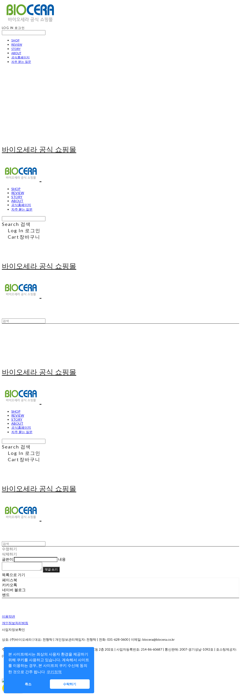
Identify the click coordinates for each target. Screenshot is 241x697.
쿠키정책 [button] (54, 672)
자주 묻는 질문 (21, 62)
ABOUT (16, 53)
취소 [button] (28, 684)
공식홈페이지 (20, 57)
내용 (62, 559)
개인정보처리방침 (15, 623)
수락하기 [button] (69, 684)
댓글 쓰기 (51, 569)
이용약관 (8, 616)
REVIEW (16, 44)
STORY (15, 49)
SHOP (15, 40)
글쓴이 (7, 559)
